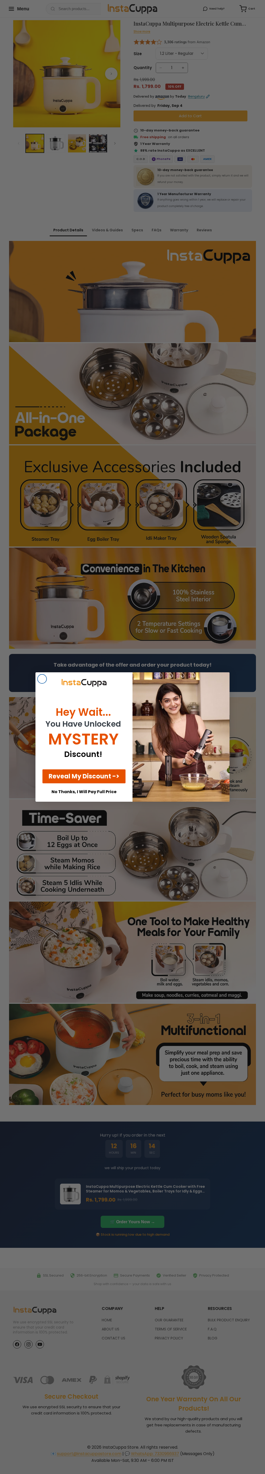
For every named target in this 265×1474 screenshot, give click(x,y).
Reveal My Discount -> (84, 776)
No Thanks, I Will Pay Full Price (83, 792)
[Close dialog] (42, 678)
